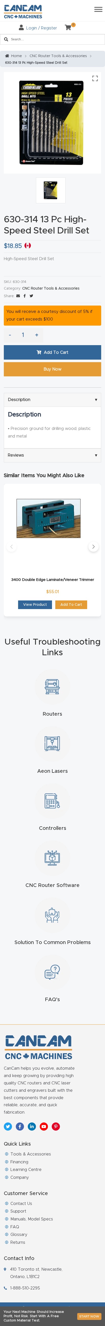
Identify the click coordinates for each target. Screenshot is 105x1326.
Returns (17, 1242)
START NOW (89, 1316)
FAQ (14, 1227)
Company (19, 1178)
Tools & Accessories (30, 1154)
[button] (11, 547)
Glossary (18, 1235)
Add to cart (56, 352)
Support (18, 1211)
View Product (35, 605)
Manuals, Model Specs (31, 1219)
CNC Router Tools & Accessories (58, 56)
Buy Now (52, 369)
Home (16, 56)
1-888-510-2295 (25, 1288)
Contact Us (21, 1204)
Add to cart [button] (71, 605)
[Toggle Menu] (98, 9)
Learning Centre (26, 1170)
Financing (19, 1162)
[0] (66, 28)
